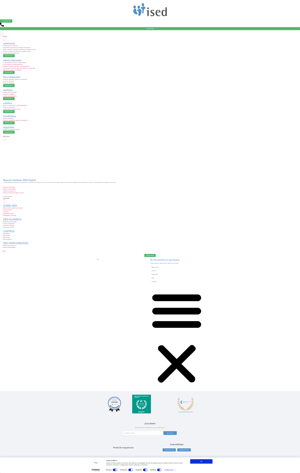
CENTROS (9, 231)
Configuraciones (169, 470)
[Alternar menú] (1, 33)
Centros (154, 270)
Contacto (154, 281)
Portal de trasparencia (123, 447)
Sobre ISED (155, 274)
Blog (153, 278)
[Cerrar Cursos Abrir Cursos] (4, 38)
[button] (176, 337)
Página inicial (155, 267)
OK (201, 461)
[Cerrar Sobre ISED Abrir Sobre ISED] (4, 201)
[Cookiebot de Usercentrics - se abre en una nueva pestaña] (96, 470)
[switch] (130, 470)
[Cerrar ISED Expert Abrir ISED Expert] (4, 139)
